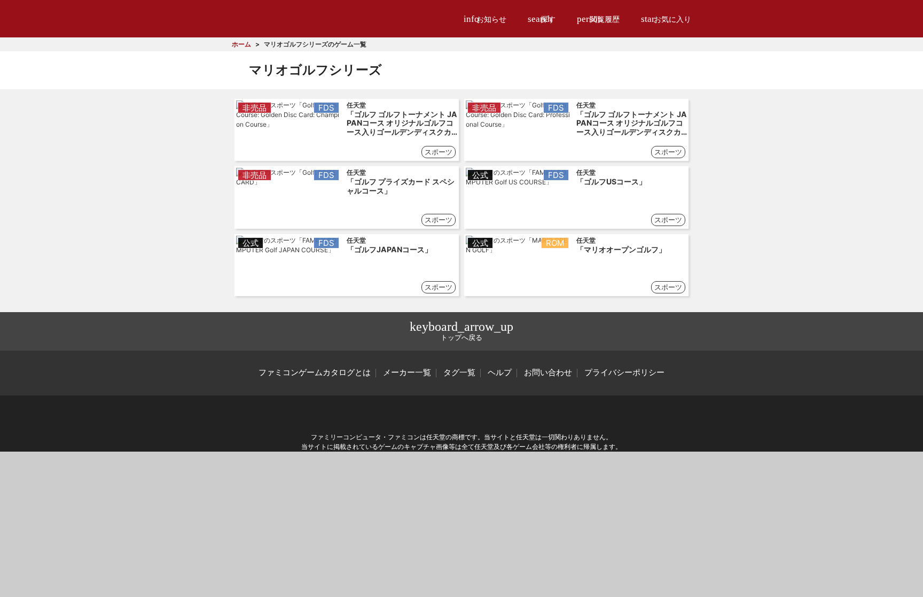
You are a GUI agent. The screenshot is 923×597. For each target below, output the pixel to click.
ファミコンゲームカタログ (291, 18)
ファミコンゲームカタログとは (315, 372)
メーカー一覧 (407, 372)
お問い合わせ (548, 372)
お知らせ (485, 19)
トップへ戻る (461, 331)
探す (542, 19)
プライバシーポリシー (624, 372)
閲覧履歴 (598, 19)
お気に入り (666, 19)
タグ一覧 (459, 372)
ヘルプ (500, 372)
